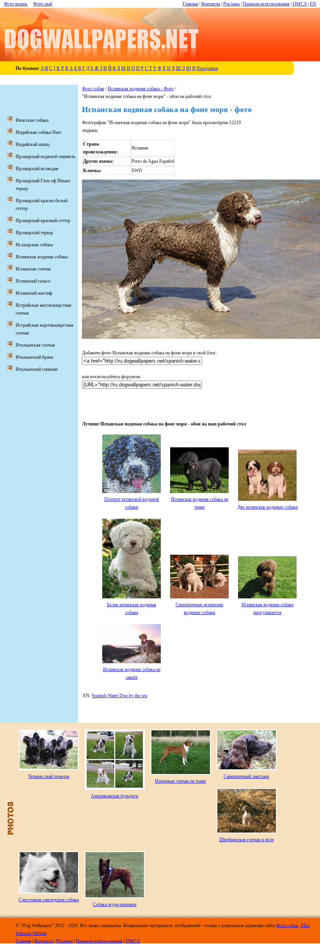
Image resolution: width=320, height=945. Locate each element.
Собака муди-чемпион (114, 904)
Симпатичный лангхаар (246, 776)
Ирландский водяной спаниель (45, 156)
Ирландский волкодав (37, 168)
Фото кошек (15, 4)
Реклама (231, 4)
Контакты (210, 4)
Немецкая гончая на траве (180, 781)
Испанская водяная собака (42, 257)
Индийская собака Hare (38, 132)
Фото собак (93, 88)
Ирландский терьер (34, 232)
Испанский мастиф (34, 293)
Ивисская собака (32, 120)
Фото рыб (42, 4)
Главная (190, 4)
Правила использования (266, 4)
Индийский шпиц (32, 144)
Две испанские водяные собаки (267, 507)
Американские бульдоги (114, 796)
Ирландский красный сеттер (43, 220)
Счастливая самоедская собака (49, 899)
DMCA (300, 4)
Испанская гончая (33, 269)
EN (313, 4)
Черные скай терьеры (48, 776)
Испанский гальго (33, 281)
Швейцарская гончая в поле (246, 839)
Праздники (207, 68)
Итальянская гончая (35, 345)
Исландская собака (34, 244)
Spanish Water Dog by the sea (119, 695)
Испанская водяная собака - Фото (141, 88)
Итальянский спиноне (37, 369)
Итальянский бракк (34, 357)
